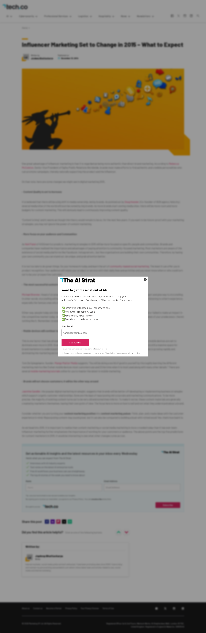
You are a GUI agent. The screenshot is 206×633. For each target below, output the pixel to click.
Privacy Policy (110, 353)
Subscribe (75, 342)
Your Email (68, 326)
